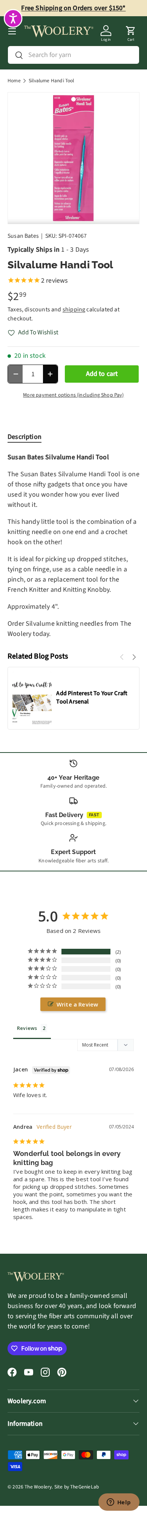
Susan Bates (23, 236)
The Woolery (38, 1486)
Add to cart (102, 374)
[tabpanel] (73, 545)
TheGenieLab (84, 1486)
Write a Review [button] (77, 1004)
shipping (74, 309)
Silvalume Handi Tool (51, 80)
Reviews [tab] (27, 1028)
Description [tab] (24, 437)
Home (14, 80)
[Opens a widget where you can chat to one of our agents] (118, 1502)
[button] (130, 31)
